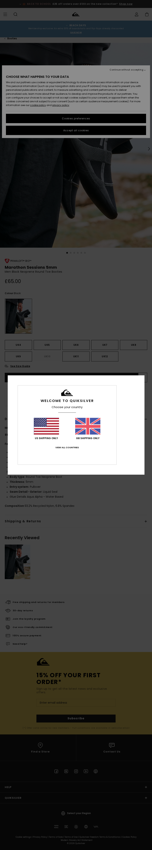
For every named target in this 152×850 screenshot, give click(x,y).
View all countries (67, 447)
